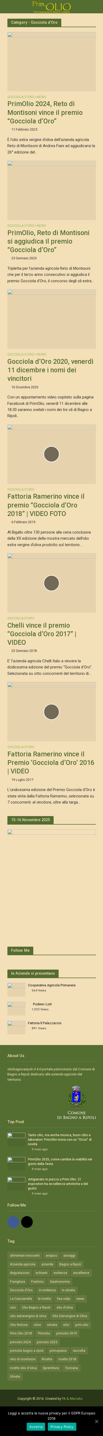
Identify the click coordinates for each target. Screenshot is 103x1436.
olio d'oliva (65, 1307)
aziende (47, 1264)
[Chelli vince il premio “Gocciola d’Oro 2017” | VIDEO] (51, 582)
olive (37, 1325)
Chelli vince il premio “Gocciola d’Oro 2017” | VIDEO (41, 634)
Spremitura (51, 1368)
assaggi (69, 1255)
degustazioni (20, 1273)
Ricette (47, 1359)
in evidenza (47, 1290)
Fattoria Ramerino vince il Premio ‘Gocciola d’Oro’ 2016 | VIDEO (50, 762)
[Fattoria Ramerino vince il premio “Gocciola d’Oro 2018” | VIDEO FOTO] (51, 453)
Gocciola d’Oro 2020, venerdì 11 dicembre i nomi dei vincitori (50, 370)
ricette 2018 (67, 1359)
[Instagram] (27, 1222)
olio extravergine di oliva (28, 1316)
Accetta (36, 1427)
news (80, 1299)
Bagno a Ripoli (70, 1264)
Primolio (44, 1333)
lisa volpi (63, 1299)
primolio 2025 (47, 1342)
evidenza (60, 1273)
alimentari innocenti (25, 1255)
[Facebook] (13, 1222)
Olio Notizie (19, 1325)
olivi (66, 1325)
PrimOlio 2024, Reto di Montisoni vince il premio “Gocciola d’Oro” (45, 112)
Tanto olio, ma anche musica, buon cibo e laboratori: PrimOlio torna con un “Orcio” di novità (60, 1139)
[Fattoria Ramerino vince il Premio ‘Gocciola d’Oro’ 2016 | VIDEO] (51, 711)
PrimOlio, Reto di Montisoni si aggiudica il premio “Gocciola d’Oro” (48, 241)
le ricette (44, 1299)
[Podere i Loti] (16, 1008)
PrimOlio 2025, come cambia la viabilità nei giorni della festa (60, 1161)
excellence (81, 1273)
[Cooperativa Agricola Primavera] (16, 989)
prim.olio (81, 1325)
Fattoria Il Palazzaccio (45, 1023)
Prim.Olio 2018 (21, 1333)
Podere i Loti (42, 1004)
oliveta (52, 1325)
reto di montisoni (23, 1359)
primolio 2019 (66, 1333)
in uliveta (68, 1290)
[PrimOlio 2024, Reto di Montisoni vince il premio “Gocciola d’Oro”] (51, 61)
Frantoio (37, 1282)
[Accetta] (96, 1421)
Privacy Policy (62, 1427)
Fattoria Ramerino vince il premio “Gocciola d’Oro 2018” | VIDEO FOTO (46, 505)
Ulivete (15, 1376)
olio (13, 1307)
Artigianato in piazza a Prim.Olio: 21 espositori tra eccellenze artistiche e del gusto (58, 1183)
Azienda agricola (22, 1264)
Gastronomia (60, 1282)
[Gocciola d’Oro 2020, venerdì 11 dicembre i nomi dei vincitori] (51, 319)
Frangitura (17, 1282)
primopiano (58, 1351)
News (41, 97)
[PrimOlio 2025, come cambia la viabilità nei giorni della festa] (16, 1163)
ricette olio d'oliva (23, 1368)
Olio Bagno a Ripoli (36, 1307)
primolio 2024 (20, 1342)
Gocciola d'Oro (20, 97)
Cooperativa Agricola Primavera (52, 985)
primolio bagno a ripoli (27, 1351)
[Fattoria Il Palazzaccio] (16, 1027)
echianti (42, 1273)
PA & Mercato (72, 1399)
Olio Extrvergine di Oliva (69, 1316)
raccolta (79, 1351)
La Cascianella (21, 1299)
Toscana (71, 1368)
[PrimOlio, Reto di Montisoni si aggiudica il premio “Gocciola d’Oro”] (51, 190)
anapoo (51, 1255)
